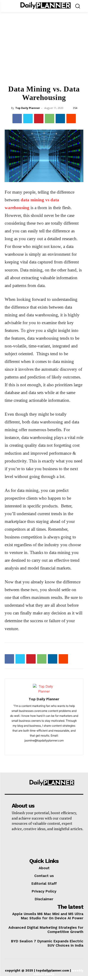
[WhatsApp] (49, 118)
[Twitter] (28, 118)
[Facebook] (17, 118)
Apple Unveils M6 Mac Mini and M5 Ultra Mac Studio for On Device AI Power (47, 916)
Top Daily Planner (27, 108)
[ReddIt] (71, 118)
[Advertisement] (44, 51)
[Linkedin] (60, 118)
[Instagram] (44, 748)
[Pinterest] (38, 118)
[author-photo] (44, 691)
